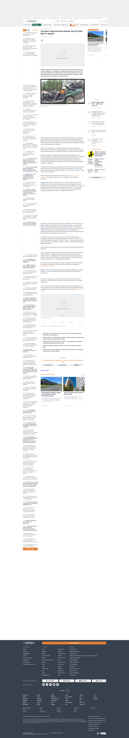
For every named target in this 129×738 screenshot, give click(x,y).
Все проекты (73, 675)
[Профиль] (105, 21)
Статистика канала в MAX (29, 664)
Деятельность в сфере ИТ (93, 726)
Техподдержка (26, 653)
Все (25, 30)
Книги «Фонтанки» (74, 662)
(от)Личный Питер (35, 18)
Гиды (43, 664)
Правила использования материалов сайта (96, 720)
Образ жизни (61, 649)
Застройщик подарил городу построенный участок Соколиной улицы (51, 394)
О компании (26, 660)
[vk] (50, 684)
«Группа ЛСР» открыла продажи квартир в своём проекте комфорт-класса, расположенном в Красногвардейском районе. (73, 397)
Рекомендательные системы (93, 724)
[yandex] (57, 684)
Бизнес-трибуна (46, 655)
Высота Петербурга (74, 673)
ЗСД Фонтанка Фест (85, 18)
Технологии (60, 664)
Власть (43, 662)
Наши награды (91, 730)
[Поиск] (98, 21)
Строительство (61, 662)
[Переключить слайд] (43, 305)
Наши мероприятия (27, 657)
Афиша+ (44, 651)
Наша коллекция (74, 660)
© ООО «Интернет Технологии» (56, 732)
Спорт (59, 660)
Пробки (64, 21)
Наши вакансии (26, 662)
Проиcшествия (61, 657)
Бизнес (44, 653)
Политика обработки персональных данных (96, 718)
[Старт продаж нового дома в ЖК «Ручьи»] (74, 384)
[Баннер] (37, 25)
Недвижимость (46, 675)
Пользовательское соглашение (94, 716)
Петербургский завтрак (97, 18)
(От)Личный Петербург (75, 657)
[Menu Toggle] (23, 21)
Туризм (59, 666)
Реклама (25, 655)
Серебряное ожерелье (54, 18)
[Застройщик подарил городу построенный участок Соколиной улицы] (51, 384)
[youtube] (54, 684)
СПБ (28, 30)
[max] (43, 684)
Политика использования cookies (94, 722)
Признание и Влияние (66, 18)
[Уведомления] (102, 21)
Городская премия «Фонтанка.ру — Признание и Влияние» (83, 655)
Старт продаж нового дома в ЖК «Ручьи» (73, 393)
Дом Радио (72, 666)
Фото (59, 675)
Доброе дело (45, 668)
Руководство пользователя (93, 728)
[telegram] (47, 684)
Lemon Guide (76, 18)
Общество (60, 651)
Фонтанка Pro (73, 649)
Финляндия (60, 670)
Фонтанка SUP (26, 18)
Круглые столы (73, 670)
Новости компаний (48, 374)
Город (43, 666)
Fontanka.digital (73, 664)
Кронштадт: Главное (74, 668)
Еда (43, 670)
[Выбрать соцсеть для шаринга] (42, 40)
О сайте (24, 649)
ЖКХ (43, 673)
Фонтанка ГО (44, 18)
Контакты (25, 651)
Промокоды (97, 149)
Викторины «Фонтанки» (48, 660)
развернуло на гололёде (47, 266)
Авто (43, 649)
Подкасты (60, 655)
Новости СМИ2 (45, 370)
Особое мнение (61, 653)
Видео (43, 657)
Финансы (60, 668)
